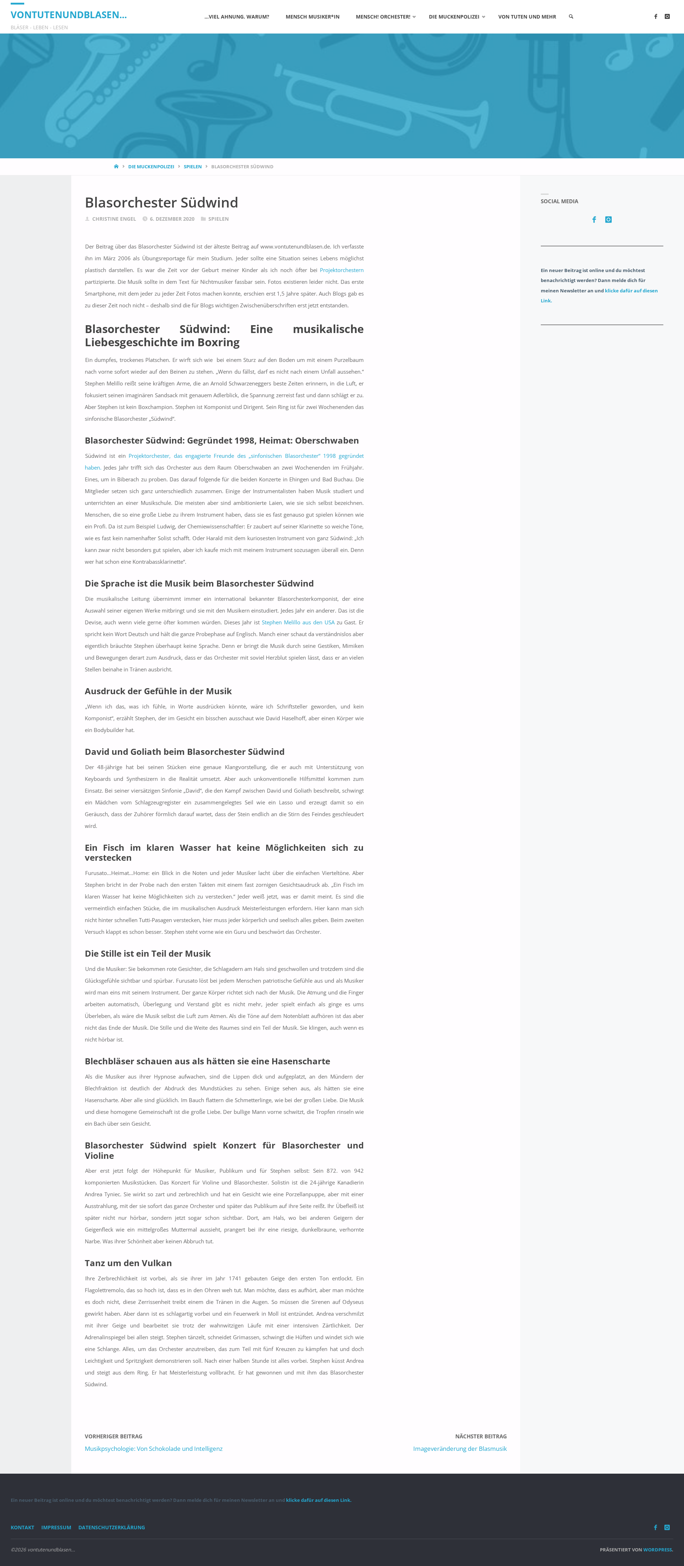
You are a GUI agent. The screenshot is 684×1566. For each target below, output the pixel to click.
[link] (571, 17)
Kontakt (22, 1527)
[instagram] (667, 17)
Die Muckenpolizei (151, 166)
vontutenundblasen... (69, 15)
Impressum (56, 1527)
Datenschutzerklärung (111, 1527)
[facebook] (656, 17)
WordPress (657, 1549)
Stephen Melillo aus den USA (299, 622)
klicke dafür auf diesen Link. (319, 1500)
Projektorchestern (342, 269)
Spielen (193, 166)
